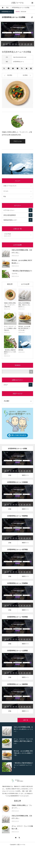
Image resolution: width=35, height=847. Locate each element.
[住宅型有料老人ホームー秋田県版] (15, 633)
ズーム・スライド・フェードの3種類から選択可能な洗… (10, 328)
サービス (6, 191)
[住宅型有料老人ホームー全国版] (15, 464)
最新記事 (10, 284)
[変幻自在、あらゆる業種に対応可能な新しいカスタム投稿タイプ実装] (6, 264)
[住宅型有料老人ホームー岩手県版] (15, 565)
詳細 (9, 475)
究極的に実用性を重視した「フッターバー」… (22, 807)
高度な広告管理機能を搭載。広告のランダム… (22, 251)
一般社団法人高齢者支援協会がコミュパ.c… (22, 272)
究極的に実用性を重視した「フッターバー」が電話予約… (10, 304)
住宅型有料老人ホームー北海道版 (17, 482)
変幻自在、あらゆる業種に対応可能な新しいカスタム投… (24, 328)
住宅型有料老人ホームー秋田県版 (17, 617)
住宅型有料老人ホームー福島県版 (17, 684)
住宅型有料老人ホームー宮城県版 (17, 583)
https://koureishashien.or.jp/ (19, 57)
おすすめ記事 (25, 284)
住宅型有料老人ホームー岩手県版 (17, 549)
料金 (5, 196)
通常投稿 (20, 350)
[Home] (2, 7)
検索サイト (25, 475)
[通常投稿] (24, 341)
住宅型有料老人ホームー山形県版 (17, 650)
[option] (17, 734)
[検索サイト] (20, 464)
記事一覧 (25, 720)
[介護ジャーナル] (17, 781)
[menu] (32, 2)
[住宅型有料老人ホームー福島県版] (15, 700)
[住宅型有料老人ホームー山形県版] (15, 666)
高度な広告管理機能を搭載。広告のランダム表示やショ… (24, 304)
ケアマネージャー (17, 210)
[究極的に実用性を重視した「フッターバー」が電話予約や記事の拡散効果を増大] (10, 295)
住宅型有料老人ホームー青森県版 (17, 516)
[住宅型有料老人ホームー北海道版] (15, 498)
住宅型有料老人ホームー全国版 (17, 448)
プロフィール (17, 141)
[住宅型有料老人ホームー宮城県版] (15, 599)
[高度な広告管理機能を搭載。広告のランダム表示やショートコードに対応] (6, 253)
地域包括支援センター (17, 220)
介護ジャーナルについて (10, 185)
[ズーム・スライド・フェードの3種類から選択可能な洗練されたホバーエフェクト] (10, 318)
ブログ (17, 385)
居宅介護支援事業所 (17, 215)
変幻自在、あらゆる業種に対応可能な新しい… (22, 262)
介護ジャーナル (17, 3)
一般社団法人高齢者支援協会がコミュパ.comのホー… (10, 351)
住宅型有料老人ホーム (7, 11)
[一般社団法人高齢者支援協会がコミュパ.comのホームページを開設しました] (6, 274)
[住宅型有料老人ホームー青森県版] (15, 532)
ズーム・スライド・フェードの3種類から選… (22, 827)
